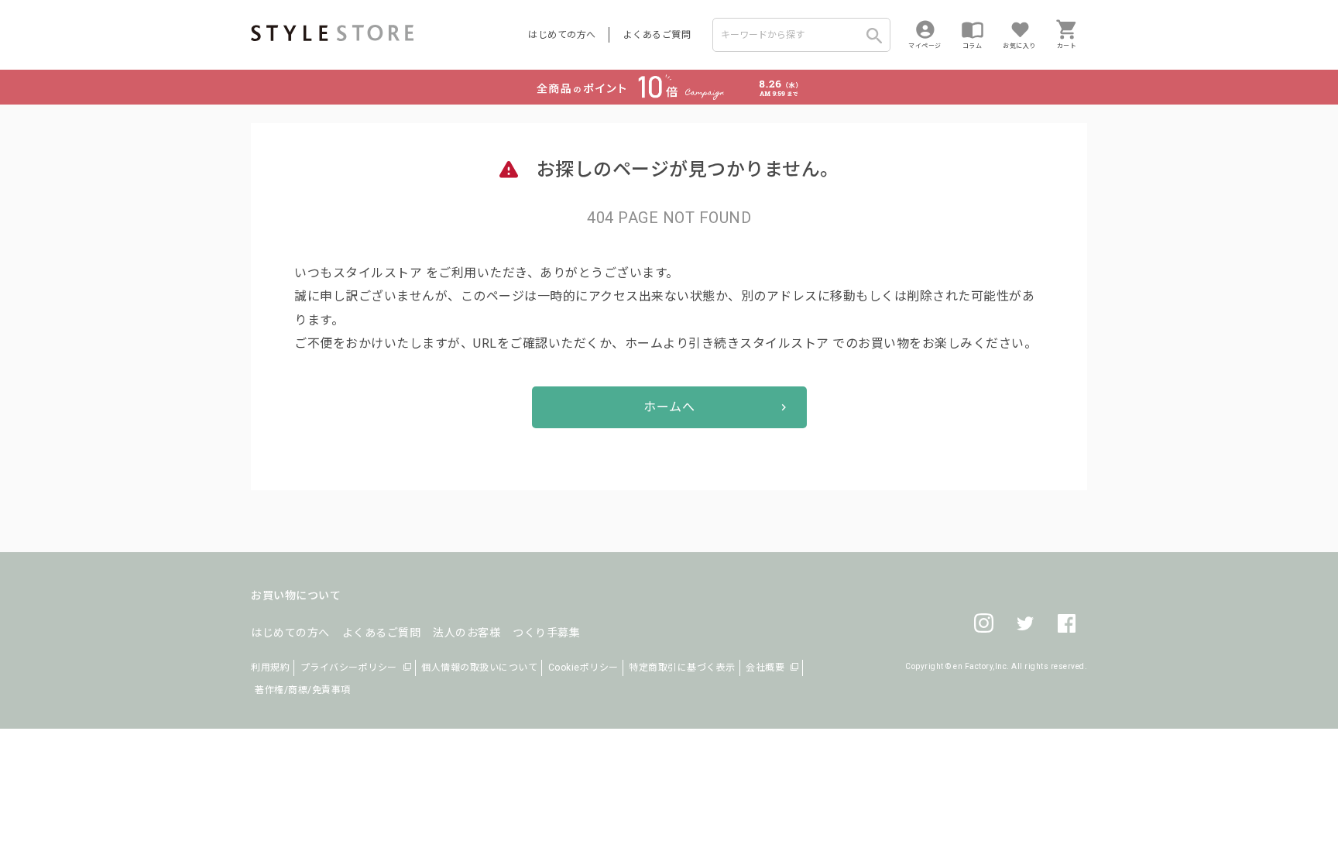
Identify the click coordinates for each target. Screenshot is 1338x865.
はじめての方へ (562, 34)
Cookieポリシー (583, 667)
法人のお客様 (466, 632)
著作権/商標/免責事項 (303, 690)
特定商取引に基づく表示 (682, 667)
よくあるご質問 (657, 34)
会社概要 (765, 667)
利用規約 (270, 667)
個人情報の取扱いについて (479, 667)
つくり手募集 (546, 632)
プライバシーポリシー (348, 667)
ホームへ (669, 407)
